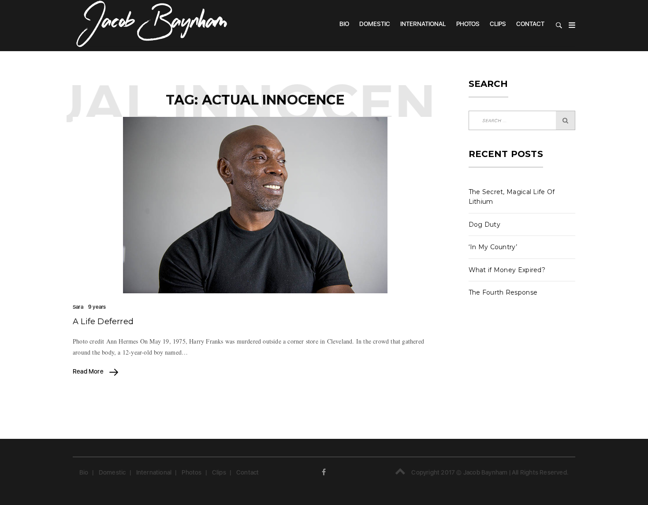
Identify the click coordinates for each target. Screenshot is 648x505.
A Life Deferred (103, 321)
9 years (97, 307)
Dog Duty (484, 224)
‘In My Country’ (493, 247)
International (423, 23)
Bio (344, 23)
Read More (89, 371)
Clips (498, 23)
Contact (530, 23)
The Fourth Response (503, 292)
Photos (468, 23)
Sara (78, 307)
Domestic (374, 23)
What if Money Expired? (507, 270)
